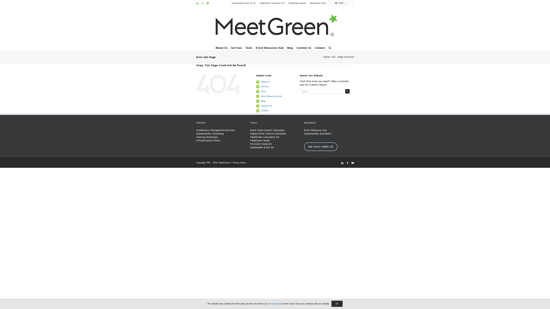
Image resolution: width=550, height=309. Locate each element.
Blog (263, 101)
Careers (264, 110)
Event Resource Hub (315, 130)
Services (265, 86)
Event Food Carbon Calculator (267, 130)
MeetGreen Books (260, 140)
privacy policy (274, 303)
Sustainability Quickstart (317, 133)
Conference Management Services (215, 130)
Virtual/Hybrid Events (208, 140)
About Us (265, 81)
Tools (263, 91)
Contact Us (266, 105)
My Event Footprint (261, 143)
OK (337, 303)
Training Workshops (207, 137)
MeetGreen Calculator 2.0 (264, 137)
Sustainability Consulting (210, 133)
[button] (330, 48)
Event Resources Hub (271, 96)
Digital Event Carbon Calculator (268, 133)
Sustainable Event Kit (262, 147)
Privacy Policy (239, 162)
